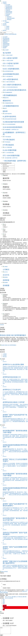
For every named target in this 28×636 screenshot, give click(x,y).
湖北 (21, 596)
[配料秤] (5, 108)
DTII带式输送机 (8, 145)
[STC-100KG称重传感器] (8, 152)
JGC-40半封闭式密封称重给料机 (14, 90)
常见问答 (7, 29)
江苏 (8, 596)
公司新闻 (7, 26)
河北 (6, 596)
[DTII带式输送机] (6, 141)
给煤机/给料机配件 (11, 18)
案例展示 (7, 22)
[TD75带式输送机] (7, 136)
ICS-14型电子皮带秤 (10, 58)
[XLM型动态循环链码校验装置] (9, 118)
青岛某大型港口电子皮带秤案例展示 (13, 335)
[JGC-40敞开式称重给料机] (9, 81)
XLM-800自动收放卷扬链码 (12, 127)
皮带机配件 (9, 19)
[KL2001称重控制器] (7, 147)
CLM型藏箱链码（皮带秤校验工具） (14, 133)
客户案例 (5, 21)
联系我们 (5, 30)
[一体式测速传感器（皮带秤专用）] (10, 157)
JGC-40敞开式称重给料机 (12, 84)
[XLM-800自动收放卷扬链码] (9, 124)
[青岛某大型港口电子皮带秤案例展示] (8, 345)
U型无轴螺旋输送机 (10, 95)
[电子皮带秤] (6, 49)
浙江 (10, 596)
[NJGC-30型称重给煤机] (8, 65)
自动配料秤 (7, 10)
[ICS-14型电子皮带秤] (8, 55)
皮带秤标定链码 (8, 12)
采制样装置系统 (8, 11)
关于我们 (5, 23)
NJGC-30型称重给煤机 (11, 69)
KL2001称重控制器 (9, 150)
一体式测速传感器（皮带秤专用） (15, 161)
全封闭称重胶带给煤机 (11, 74)
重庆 (26, 596)
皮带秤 (5, 34)
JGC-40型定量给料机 (10, 79)
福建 (15, 596)
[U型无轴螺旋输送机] (7, 92)
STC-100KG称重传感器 (11, 155)
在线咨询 (2, 324)
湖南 (23, 596)
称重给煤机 (14, 34)
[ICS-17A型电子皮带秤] (8, 60)
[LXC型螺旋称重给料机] (8, 103)
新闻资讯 (5, 25)
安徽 (12, 596)
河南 (19, 596)
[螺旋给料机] (6, 97)
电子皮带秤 (7, 4)
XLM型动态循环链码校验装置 (13, 122)
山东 (17, 596)
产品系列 (5, 3)
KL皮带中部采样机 (9, 116)
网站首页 (5, 2)
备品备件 (7, 15)
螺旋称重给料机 (8, 8)
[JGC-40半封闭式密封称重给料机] (10, 87)
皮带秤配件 (9, 17)
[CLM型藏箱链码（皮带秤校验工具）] (11, 129)
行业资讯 (7, 27)
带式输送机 (7, 14)
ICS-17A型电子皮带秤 (11, 63)
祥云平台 (7, 598)
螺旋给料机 (7, 100)
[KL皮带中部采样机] (7, 113)
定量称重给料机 (8, 7)
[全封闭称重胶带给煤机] (8, 71)
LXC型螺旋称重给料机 (11, 106)
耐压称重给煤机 (8, 6)
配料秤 (5, 111)
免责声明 (11, 598)
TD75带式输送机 (9, 139)
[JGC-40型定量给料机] (8, 76)
